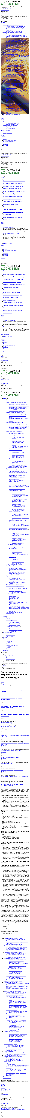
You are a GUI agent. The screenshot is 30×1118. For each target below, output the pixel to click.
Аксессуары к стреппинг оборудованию (15, 75)
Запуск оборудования (8, 121)
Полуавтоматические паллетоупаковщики (16, 26)
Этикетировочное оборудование (11, 45)
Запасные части (7, 115)
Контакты (3, 148)
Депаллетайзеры (10, 78)
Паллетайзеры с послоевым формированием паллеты (15, 1039)
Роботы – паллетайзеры (14, 1041)
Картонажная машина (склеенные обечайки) (16, 90)
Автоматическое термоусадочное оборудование (17, 56)
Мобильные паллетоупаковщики (14, 31)
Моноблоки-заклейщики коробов (14, 42)
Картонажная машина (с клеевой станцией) (16, 91)
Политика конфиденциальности (8, 1108)
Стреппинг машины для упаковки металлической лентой (14, 70)
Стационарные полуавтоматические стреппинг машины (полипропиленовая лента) (18, 999)
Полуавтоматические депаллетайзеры (18, 1034)
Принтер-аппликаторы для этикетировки (16, 50)
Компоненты (9, 113)
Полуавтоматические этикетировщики (15, 51)
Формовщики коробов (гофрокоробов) (12, 32)
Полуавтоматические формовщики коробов (16, 33)
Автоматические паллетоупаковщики (15, 27)
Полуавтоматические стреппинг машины (16, 64)
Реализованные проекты (9, 141)
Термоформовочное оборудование (11, 93)
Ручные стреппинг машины (12, 73)
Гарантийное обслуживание (13, 126)
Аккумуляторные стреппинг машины (15, 71)
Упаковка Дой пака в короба (13, 96)
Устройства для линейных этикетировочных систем (15, 974)
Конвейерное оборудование (10, 81)
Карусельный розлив (11, 100)
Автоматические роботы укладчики (11, 80)
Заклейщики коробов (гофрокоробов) (12, 39)
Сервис (2, 119)
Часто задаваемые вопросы (9, 140)
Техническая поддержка (12, 124)
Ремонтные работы (10, 128)
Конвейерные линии (11, 88)
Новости (5, 139)
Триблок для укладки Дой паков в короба (16, 95)
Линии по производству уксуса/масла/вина (16, 109)
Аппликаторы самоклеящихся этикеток (15, 46)
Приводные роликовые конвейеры (14, 84)
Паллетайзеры (9, 79)
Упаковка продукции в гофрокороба (14, 98)
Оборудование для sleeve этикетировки (12, 52)
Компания (3, 1084)
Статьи (2, 135)
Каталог (3, 22)
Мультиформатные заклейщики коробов (15, 44)
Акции (2, 118)
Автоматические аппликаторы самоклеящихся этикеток (16, 961)
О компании (4, 136)
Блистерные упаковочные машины (11, 114)
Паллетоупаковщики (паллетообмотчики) (13, 25)
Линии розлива (7, 99)
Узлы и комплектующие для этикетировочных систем (15, 971)
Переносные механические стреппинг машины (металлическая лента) (18, 1012)
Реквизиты (6, 145)
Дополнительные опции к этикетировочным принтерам (16, 978)
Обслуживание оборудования (10, 125)
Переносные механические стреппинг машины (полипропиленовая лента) (18, 1007)
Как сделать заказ (7, 133)
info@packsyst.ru (4, 13)
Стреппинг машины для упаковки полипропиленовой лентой (14, 67)
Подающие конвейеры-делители (14, 86)
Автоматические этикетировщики (14, 47)
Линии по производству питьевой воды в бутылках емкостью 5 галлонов (16, 107)
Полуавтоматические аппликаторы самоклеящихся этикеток (17, 966)
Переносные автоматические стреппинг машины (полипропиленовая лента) (18, 1004)
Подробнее (3, 737)
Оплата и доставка (5, 130)
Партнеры (5, 144)
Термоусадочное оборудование (10, 54)
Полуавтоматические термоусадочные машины (17, 55)
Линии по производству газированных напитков (17, 103)
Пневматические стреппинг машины (15, 74)
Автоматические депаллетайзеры (17, 1035)
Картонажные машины (9, 89)
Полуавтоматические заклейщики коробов (16, 40)
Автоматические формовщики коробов (15, 35)
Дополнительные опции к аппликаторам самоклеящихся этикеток (18, 964)
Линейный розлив (10, 101)
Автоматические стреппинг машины (15, 65)
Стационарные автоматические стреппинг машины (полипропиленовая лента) (19, 1002)
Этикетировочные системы (12, 49)
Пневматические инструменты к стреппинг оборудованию (16, 1027)
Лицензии (5, 143)
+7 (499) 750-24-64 (7, 8)
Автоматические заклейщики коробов (15, 41)
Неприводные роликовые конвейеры (15, 83)
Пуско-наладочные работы (12, 123)
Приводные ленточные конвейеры (14, 85)
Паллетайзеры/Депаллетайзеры (10, 76)
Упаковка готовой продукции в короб (12, 94)
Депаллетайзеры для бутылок (16, 1036)
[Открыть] (1, 727)
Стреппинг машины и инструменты (12, 62)
